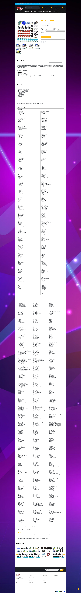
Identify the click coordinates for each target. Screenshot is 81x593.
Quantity (42, 32)
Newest (54, 11)
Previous (17, 554)
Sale (50, 11)
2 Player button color (54, 29)
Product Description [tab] (20, 58)
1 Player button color (42, 29)
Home (17, 13)
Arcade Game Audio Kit (46, 559)
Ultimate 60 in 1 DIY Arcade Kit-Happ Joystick (58, 559)
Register (63, 3)
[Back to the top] (78, 589)
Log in (60, 3)
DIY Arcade (22, 591)
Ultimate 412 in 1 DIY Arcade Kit (23, 559)
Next (64, 554)
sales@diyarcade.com (20, 578)
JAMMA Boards (33, 11)
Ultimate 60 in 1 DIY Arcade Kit (34, 559)
